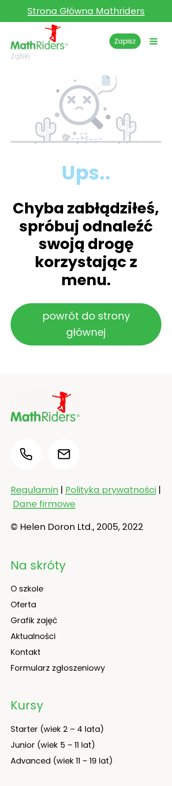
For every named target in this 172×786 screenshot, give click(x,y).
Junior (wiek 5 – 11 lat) (53, 744)
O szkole (27, 588)
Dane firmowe (44, 504)
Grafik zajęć (34, 620)
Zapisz (125, 41)
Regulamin (34, 490)
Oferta (23, 604)
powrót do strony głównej (86, 324)
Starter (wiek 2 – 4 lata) (57, 729)
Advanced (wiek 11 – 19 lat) (62, 760)
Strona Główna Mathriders (86, 11)
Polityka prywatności (110, 490)
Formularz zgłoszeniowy (58, 667)
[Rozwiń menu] (153, 41)
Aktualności (33, 636)
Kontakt (26, 651)
